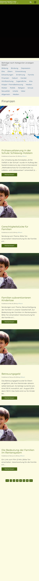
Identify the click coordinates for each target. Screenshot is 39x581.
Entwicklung (20, 71)
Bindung (14, 68)
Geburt (15, 78)
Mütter (4, 88)
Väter (23, 91)
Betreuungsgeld (11, 373)
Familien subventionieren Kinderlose (16, 299)
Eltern (10, 71)
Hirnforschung (7, 81)
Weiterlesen (9, 175)
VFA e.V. (24, 156)
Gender (24, 78)
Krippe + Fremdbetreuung (12, 85)
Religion (21, 88)
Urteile (15, 91)
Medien (29, 85)
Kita (30, 81)
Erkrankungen (7, 75)
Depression (25, 68)
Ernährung (20, 75)
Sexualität (6, 91)
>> (31, 481)
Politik (12, 88)
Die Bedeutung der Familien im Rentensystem (18, 451)
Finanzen (5, 78)
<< (7, 481)
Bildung (5, 68)
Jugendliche (21, 81)
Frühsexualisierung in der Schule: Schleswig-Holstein (17, 151)
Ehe (3, 71)
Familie (31, 75)
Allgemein (6, 94)
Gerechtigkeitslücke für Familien (15, 228)
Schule (30, 88)
